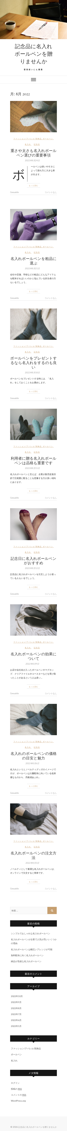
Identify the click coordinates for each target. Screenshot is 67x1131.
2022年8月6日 (32, 763)
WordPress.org (18, 1100)
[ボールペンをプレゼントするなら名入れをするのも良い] (33, 324)
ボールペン (48, 139)
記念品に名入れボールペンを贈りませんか (34, 53)
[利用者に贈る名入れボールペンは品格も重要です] (33, 424)
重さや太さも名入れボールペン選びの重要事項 (34, 152)
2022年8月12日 (32, 568)
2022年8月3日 (32, 863)
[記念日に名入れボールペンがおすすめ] (33, 524)
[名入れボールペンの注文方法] (33, 819)
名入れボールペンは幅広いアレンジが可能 (31, 949)
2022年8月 (16, 1008)
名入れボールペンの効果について (34, 656)
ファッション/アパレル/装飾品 (27, 139)
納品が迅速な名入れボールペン (26, 961)
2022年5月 (16, 1026)
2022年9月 (16, 1002)
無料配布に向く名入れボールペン (27, 955)
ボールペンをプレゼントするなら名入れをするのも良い (33, 362)
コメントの (18, 1094)
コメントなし (51, 192)
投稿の (16, 1088)
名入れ (28, 144)
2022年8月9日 (32, 664)
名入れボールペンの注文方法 (33, 855)
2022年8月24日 (32, 160)
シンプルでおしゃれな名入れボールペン (30, 933)
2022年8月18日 (32, 372)
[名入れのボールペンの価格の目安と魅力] (33, 719)
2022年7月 (16, 1014)
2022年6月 (16, 1020)
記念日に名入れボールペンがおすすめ (33, 560)
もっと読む (33, 185)
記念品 (37, 144)
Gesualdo (14, 192)
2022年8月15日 (32, 468)
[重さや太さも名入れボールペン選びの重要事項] (33, 116)
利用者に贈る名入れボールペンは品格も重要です (33, 460)
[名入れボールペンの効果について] (33, 620)
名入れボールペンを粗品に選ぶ (34, 260)
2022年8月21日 (32, 268)
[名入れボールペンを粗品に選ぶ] (33, 224)
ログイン (15, 1083)
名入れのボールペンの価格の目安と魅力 (34, 755)
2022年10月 (17, 996)
